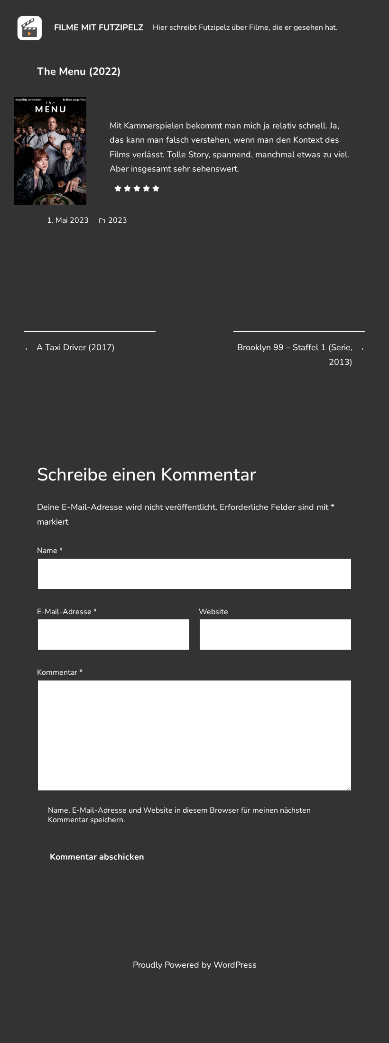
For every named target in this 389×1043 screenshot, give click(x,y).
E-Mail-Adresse (67, 612)
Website (213, 612)
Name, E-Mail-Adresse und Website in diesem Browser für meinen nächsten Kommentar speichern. (179, 815)
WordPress (235, 964)
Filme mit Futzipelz (98, 27)
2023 (117, 220)
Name (50, 550)
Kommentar (60, 672)
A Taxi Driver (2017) (76, 347)
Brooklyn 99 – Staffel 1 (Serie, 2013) (294, 355)
